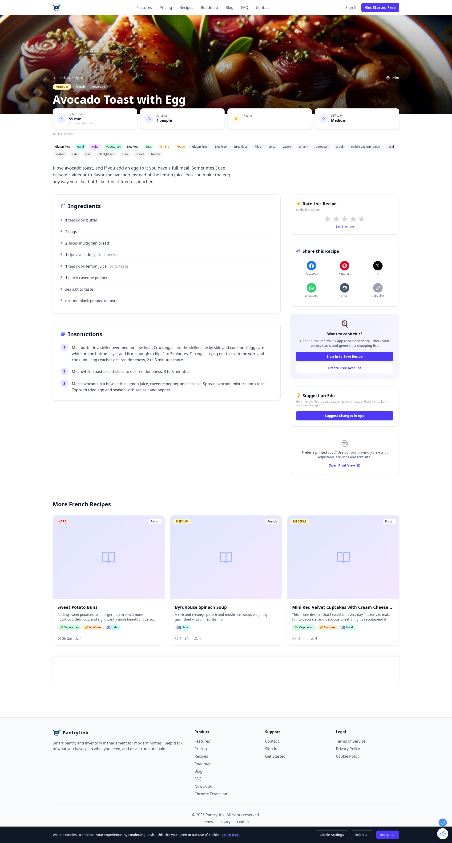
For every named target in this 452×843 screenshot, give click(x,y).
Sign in (340, 227)
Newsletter (204, 786)
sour (88, 154)
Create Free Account (344, 368)
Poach (181, 147)
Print (395, 77)
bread (140, 154)
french (155, 154)
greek (339, 147)
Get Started (275, 756)
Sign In (351, 7)
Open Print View (342, 465)
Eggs (148, 147)
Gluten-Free (200, 147)
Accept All (388, 834)
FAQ (244, 7)
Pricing (166, 7)
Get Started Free (380, 7)
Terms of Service (350, 741)
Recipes (186, 7)
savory (287, 147)
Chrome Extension (210, 793)
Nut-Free (221, 147)
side (74, 154)
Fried (257, 147)
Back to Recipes (70, 77)
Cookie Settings (332, 834)
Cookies (243, 821)
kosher (60, 154)
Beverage (98, 87)
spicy (272, 147)
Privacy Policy (348, 748)
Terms (208, 821)
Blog (230, 7)
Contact (263, 7)
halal (390, 147)
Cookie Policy (347, 756)
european (322, 147)
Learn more (231, 834)
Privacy (224, 821)
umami (303, 147)
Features (144, 7)
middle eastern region (365, 147)
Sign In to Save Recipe (345, 356)
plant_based (106, 154)
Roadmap (209, 7)
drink (125, 154)
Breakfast (240, 147)
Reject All (362, 834)
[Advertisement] (226, 670)
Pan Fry (164, 147)
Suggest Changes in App (344, 415)
